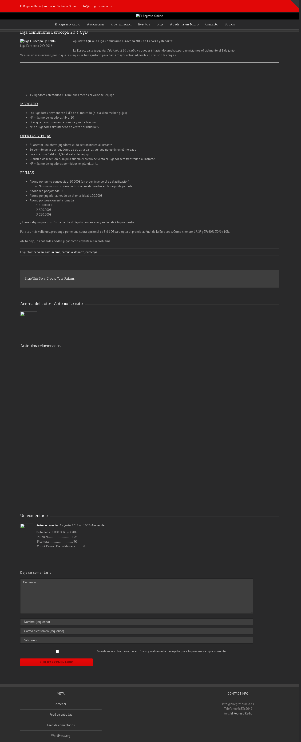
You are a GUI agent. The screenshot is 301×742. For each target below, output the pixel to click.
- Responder (98, 525)
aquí (88, 41)
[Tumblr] (235, 277)
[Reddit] (257, 277)
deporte (79, 252)
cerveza (39, 252)
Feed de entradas (61, 715)
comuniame (52, 252)
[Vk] (265, 277)
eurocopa (91, 252)
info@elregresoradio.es (96, 6)
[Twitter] (270, 4)
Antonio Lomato (68, 303)
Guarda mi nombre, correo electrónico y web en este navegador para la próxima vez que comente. (161, 651)
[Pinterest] (227, 277)
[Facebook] (262, 4)
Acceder (60, 704)
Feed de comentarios (61, 725)
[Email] (277, 4)
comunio (67, 252)
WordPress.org (60, 736)
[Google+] (242, 277)
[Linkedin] (250, 277)
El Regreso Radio (241, 713)
